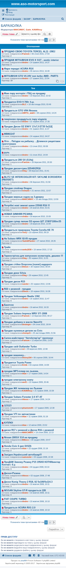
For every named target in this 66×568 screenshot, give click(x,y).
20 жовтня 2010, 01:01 (40, 208)
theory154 (27, 358)
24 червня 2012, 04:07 (40, 136)
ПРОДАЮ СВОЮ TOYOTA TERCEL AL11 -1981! (29, 51)
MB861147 (9, 134)
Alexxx (25, 399)
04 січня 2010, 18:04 (42, 324)
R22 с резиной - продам (17, 289)
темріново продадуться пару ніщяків (25, 119)
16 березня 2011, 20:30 (42, 162)
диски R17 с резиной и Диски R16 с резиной (29, 430)
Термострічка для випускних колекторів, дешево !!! (33, 255)
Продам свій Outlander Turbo (20, 346)
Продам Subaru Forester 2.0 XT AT (23, 397)
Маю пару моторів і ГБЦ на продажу (24, 93)
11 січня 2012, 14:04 (39, 155)
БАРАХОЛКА (11, 26)
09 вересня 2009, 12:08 (37, 349)
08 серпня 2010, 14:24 (46, 113)
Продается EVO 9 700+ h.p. (19, 102)
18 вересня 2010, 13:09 (40, 224)
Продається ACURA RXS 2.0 (19, 507)
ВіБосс (25, 440)
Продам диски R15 (14, 281)
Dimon (25, 267)
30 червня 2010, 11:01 (38, 258)
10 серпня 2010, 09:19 (39, 232)
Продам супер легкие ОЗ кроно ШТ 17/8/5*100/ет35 (32, 221)
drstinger (26, 324)
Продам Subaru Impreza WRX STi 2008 (25, 313)
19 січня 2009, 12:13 (45, 432)
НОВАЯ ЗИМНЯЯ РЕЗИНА (18, 214)
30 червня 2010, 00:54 (40, 267)
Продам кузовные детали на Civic (23, 330)
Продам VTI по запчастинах (19, 414)
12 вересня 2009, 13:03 (42, 340)
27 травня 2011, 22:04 (39, 78)
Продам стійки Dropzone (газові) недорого (28, 264)
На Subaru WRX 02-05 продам (20, 238)
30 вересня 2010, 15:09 (40, 216)
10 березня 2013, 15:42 (40, 96)
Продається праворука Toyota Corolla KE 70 (29, 230)
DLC (24, 104)
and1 (24, 382)
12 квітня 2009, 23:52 (38, 425)
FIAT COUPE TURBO (15, 499)
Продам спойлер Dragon (18, 188)
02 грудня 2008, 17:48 (40, 476)
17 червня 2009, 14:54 (38, 373)
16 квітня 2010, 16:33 (39, 307)
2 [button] (50, 40)
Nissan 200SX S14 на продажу (20, 437)
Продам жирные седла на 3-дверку (24, 197)
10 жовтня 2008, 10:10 (40, 501)
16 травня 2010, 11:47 (39, 299)
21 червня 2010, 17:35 (40, 121)
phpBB (23, 561)
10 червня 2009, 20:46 (39, 382)
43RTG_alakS (28, 113)
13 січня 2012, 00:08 (39, 146)
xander (25, 284)
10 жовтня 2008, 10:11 (39, 484)
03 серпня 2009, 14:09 (39, 365)
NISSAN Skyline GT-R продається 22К (25, 490)
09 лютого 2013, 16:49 (39, 71)
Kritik (24, 365)
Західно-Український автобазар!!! (23, 454)
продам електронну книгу (18, 379)
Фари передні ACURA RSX (19, 68)
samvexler (27, 457)
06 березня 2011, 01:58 (40, 182)
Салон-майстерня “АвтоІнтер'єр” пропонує (28, 338)
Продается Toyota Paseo (17, 362)
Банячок (9, 305)
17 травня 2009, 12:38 (44, 408)
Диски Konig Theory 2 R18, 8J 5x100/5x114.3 (28, 481)
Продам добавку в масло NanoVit (23, 322)
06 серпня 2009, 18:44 (43, 358)
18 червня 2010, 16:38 (40, 291)
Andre (25, 62)
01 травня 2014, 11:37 (39, 129)
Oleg (24, 171)
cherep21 (26, 333)
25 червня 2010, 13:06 (40, 284)
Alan (24, 373)
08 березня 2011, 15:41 (39, 171)
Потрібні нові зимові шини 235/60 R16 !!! (27, 205)
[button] (54, 40)
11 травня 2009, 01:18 (38, 416)
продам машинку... (15, 355)
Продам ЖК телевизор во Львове (23, 388)
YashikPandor (28, 241)
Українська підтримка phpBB (48, 563)
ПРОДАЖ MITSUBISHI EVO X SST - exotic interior (31, 60)
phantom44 (27, 408)
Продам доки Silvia (15, 273)
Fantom (26, 54)
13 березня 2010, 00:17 (42, 316)
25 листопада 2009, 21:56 (44, 333)
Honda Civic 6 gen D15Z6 (17, 446)
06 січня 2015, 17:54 (40, 54)
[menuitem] (11, 9)
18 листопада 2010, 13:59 (47, 199)
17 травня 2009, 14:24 (40, 399)
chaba (25, 216)
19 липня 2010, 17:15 (43, 249)
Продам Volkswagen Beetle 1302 (22, 296)
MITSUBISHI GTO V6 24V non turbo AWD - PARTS (31, 76)
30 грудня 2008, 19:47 (40, 440)
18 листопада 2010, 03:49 (40, 104)
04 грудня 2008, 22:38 (43, 457)
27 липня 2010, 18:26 (46, 241)
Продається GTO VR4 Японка (20, 110)
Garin (28, 30)
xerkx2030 (27, 249)
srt (23, 349)
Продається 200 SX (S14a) (18, 160)
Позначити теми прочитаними (23, 40)
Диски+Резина (12, 473)
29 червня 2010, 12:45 (38, 275)
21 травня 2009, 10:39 (44, 391)
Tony (24, 232)
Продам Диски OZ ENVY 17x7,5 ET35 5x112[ (28, 126)
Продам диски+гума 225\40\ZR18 (22, 168)
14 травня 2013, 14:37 (39, 62)
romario (26, 191)
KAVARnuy (37, 30)
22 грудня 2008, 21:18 (38, 448)
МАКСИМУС (19, 30)
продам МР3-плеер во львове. (21, 371)
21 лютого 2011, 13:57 (41, 191)
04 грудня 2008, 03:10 (39, 467)
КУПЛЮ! (8, 422)
